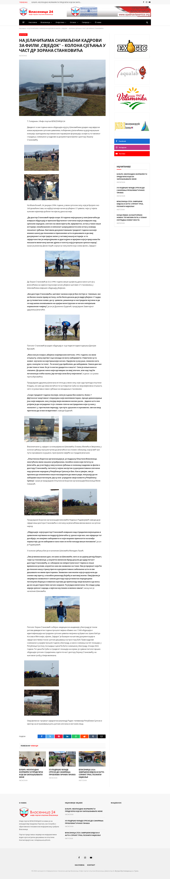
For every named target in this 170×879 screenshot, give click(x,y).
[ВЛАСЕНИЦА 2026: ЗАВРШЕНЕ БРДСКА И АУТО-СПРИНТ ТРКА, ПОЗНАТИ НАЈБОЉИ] (92, 759)
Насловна (33, 22)
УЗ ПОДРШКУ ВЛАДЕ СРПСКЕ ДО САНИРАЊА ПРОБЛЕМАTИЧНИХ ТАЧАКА (62, 772)
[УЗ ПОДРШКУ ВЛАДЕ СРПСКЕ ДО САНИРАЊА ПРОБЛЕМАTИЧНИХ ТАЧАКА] (62, 759)
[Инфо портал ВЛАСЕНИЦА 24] (36, 11)
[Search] (147, 22)
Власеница (45, 22)
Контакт (91, 865)
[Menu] (24, 22)
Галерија (85, 22)
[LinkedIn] (11, 140)
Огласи (73, 22)
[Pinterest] (11, 146)
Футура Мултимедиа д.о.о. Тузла (126, 871)
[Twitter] (11, 133)
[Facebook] (11, 127)
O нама (98, 22)
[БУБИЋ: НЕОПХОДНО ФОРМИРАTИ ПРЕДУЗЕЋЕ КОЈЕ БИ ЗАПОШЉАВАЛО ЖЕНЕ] (32, 759)
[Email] (11, 152)
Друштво (23, 35)
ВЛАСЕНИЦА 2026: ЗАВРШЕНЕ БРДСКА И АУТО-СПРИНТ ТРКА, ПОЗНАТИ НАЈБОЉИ (92, 773)
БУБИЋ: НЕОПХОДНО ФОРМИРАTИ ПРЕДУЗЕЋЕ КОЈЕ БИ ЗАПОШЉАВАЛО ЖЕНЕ (58, 2)
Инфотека (60, 22)
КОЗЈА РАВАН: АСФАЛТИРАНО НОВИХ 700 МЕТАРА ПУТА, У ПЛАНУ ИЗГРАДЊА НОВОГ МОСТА (132, 217)
